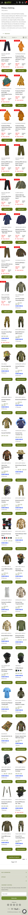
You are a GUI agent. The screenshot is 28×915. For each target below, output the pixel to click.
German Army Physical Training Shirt (6, 703)
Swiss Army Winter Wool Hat (6, 770)
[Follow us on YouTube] (17, 905)
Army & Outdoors (5, 294)
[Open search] (17, 2)
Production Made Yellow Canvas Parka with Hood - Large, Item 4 (6, 128)
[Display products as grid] (23, 37)
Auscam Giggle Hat (6, 366)
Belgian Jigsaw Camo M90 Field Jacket (20, 736)
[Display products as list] (26, 37)
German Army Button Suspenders (6, 802)
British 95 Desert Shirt (7, 635)
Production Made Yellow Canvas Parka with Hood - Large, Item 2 (20, 58)
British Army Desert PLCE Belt (20, 770)
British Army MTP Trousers (19, 501)
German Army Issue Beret (6, 534)
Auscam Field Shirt (6, 433)
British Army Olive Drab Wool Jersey (19, 636)
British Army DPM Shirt (20, 399)
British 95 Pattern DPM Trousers (19, 332)
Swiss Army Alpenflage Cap (19, 569)
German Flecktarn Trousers (5, 400)
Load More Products (14, 857)
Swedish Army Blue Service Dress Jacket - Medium (20, 231)
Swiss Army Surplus (6, 463)
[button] (24, 911)
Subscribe (14, 898)
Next (24, 859)
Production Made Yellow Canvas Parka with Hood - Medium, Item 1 (20, 128)
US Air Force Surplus (6, 227)
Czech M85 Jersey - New (6, 836)
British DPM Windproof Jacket (19, 703)
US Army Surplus (19, 192)
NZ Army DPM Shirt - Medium (20, 263)
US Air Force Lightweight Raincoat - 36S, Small (6, 231)
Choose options (21, 311)
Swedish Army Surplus (20, 227)
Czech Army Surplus (6, 498)
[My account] (22, 2)
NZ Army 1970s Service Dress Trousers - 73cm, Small (6, 265)
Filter (5, 37)
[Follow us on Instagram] (11, 905)
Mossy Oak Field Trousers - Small (5, 297)
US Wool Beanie (19, 668)
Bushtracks (4, 733)
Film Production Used (20, 53)
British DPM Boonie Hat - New (20, 802)
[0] (25, 2)
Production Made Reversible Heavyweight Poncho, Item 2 (6, 93)
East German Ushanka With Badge (6, 670)
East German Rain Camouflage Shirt (19, 299)
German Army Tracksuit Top (18, 433)
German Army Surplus (20, 364)
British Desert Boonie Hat (20, 466)
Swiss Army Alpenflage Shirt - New (5, 467)
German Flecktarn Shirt (19, 367)
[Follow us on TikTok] (20, 905)
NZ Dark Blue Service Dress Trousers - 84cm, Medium (6, 59)
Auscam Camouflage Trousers (6, 332)
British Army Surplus (20, 329)
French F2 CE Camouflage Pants (20, 836)
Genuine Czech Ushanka (5, 501)
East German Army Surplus (19, 295)
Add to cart (7, 70)
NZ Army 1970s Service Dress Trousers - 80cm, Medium (6, 163)
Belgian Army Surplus (20, 733)
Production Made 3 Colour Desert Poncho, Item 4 (20, 92)
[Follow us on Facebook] (8, 905)
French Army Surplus (20, 833)
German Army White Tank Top (6, 603)
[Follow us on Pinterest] (14, 905)
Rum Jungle (4, 329)
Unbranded (18, 665)
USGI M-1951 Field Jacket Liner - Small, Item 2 (20, 196)
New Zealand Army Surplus (5, 54)
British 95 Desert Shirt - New (21, 534)
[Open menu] (2, 2)
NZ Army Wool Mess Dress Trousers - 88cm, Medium (6, 198)
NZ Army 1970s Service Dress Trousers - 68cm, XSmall (20, 163)
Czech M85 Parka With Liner (6, 569)
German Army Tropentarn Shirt (19, 603)
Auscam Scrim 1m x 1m (6, 736)
